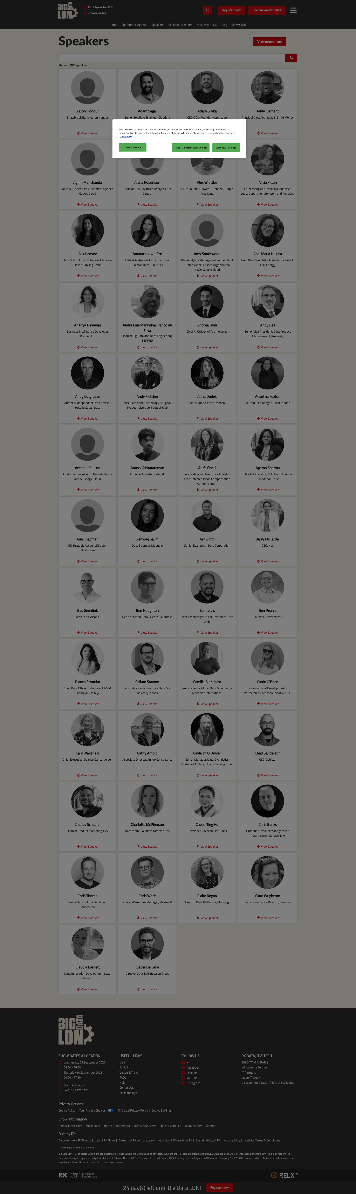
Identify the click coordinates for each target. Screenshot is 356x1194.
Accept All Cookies (226, 147)
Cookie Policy (126, 136)
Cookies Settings (132, 147)
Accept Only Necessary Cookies (190, 147)
